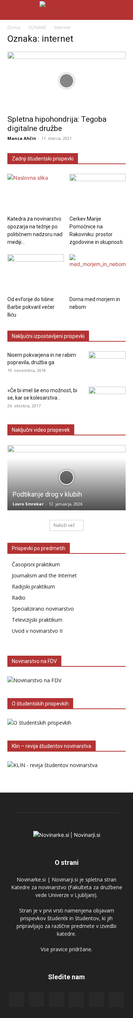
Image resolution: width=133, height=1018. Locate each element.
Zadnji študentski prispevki (43, 159)
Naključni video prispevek (41, 430)
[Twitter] (96, 999)
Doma (13, 27)
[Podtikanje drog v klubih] (66, 477)
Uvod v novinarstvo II (37, 630)
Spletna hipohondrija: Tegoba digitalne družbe (56, 124)
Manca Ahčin (21, 138)
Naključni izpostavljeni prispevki (48, 336)
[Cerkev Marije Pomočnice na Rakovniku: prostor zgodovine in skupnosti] (97, 193)
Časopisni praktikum (36, 564)
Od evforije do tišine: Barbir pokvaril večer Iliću (31, 307)
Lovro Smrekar (28, 504)
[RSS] (56, 999)
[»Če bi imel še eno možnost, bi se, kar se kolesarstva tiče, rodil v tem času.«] (107, 400)
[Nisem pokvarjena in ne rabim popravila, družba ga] (107, 364)
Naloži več (64, 525)
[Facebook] (16, 999)
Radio (18, 597)
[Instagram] (36, 999)
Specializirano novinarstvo (43, 608)
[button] (12, 10)
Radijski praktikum (33, 586)
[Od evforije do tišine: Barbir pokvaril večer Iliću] (35, 273)
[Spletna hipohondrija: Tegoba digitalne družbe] (66, 81)
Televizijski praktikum (37, 619)
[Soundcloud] (76, 999)
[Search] (122, 10)
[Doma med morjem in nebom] (97, 273)
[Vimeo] (116, 999)
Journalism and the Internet (44, 575)
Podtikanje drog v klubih (47, 494)
